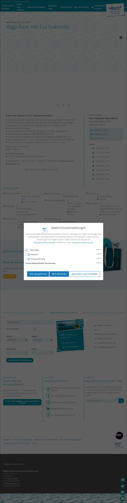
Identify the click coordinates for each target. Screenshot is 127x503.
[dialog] (63, 251)
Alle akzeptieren (38, 273)
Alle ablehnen (59, 273)
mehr (98, 249)
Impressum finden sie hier (82, 242)
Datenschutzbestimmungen (44, 242)
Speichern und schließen (85, 273)
